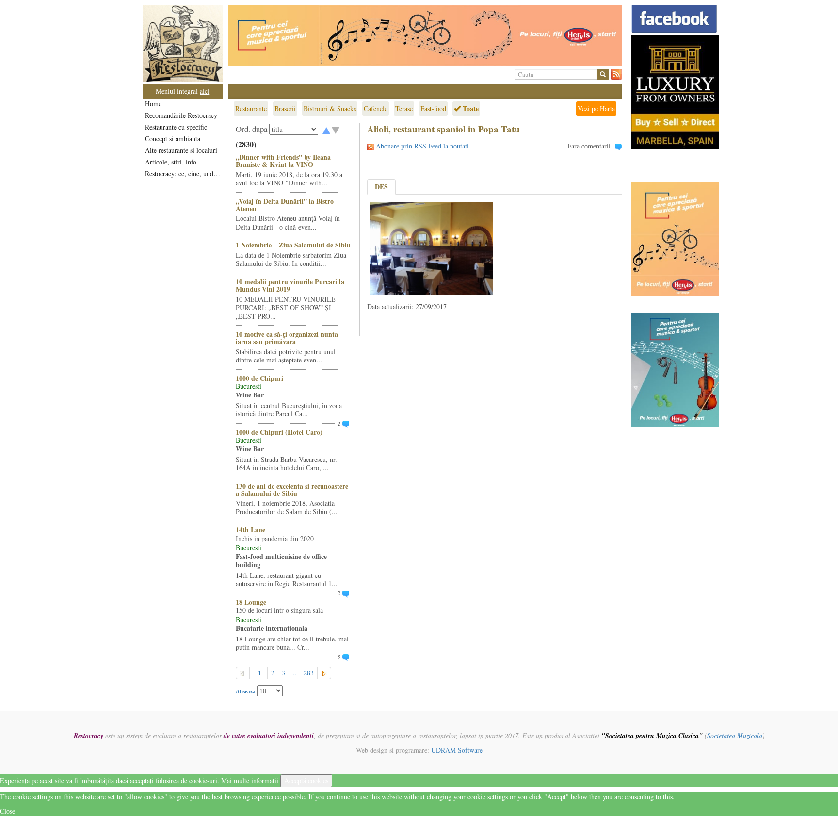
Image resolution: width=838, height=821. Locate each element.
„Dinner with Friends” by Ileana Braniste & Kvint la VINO (283, 160)
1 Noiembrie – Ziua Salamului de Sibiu (293, 245)
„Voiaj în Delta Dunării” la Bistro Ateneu (285, 204)
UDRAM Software (457, 750)
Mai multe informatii (249, 780)
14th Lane (250, 530)
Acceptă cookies (306, 780)
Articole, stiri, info (170, 161)
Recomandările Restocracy (181, 115)
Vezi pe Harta (596, 108)
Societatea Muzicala (734, 735)
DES (381, 186)
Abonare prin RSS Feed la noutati (422, 145)
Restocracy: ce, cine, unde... (183, 173)
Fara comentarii (589, 145)
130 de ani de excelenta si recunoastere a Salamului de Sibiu (292, 489)
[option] (425, 35)
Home (153, 103)
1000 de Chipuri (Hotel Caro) (279, 432)
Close (7, 811)
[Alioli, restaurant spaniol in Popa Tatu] (431, 247)
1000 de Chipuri (259, 378)
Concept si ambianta (172, 138)
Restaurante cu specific (176, 126)
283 (309, 672)
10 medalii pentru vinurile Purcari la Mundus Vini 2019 (290, 285)
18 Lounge (251, 602)
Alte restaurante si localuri (181, 150)
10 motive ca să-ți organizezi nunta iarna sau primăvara (287, 337)
